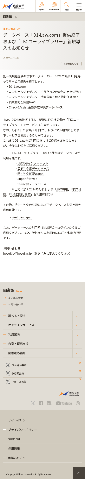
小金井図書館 (19, 381)
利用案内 (14, 334)
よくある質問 (15, 298)
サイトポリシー (18, 420)
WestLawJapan (22, 217)
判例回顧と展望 (20, 194)
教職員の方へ (17, 458)
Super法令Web (27, 179)
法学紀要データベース (32, 184)
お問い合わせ (15, 304)
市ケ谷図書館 (19, 365)
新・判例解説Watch (31, 173)
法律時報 (62, 189)
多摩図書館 (18, 373)
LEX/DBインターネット (33, 163)
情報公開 (14, 439)
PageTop (79, 473)
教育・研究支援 (18, 343)
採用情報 (14, 448)
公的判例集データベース (33, 168)
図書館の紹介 (17, 353)
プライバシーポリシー (22, 430)
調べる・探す (17, 316)
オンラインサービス (21, 325)
